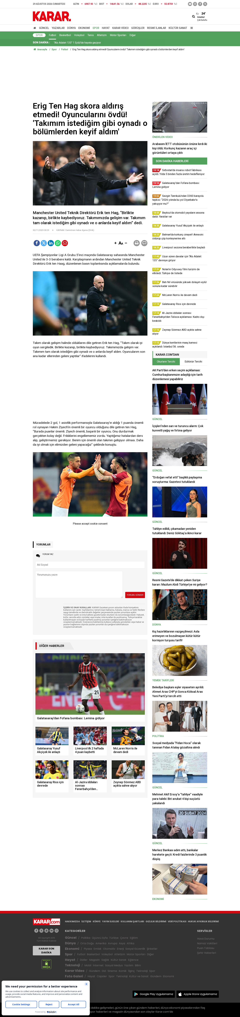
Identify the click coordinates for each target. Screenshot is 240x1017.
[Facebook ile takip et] (200, 4)
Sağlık (105, 960)
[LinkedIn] (51, 243)
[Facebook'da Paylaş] (37, 243)
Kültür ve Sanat (139, 976)
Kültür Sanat (178, 28)
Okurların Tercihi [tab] (166, 361)
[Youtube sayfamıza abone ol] (46, 931)
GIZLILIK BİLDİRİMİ (156, 921)
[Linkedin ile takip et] (51, 931)
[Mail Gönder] (65, 243)
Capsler (102, 976)
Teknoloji (72, 965)
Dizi (104, 971)
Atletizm (102, 35)
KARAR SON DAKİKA (46, 950)
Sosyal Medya (114, 965)
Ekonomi (84, 28)
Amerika (101, 943)
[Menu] (190, 28)
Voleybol (79, 35)
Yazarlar (58, 28)
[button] (115, 243)
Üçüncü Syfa (100, 938)
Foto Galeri (74, 976)
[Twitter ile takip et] (205, 4)
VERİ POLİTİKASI (177, 921)
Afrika (130, 943)
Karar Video (120, 28)
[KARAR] (52, 16)
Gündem (94, 971)
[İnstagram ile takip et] (195, 4)
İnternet (98, 965)
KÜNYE (97, 921)
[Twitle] (44, 243)
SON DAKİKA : (41, 42)
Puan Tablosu (205, 948)
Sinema (112, 971)
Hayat (106, 28)
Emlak (97, 949)
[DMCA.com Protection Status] (46, 964)
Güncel (44, 28)
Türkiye (114, 938)
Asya (122, 943)
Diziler (84, 960)
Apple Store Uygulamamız (200, 994)
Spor (96, 28)
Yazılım (128, 965)
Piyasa (88, 949)
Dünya (71, 28)
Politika (85, 938)
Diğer (132, 35)
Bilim (138, 965)
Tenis (91, 35)
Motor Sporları (118, 35)
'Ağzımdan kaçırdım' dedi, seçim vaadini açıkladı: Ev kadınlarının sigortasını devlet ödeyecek (106, 45)
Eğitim (134, 938)
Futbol (52, 35)
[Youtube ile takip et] (190, 4)
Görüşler (137, 28)
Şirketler (152, 949)
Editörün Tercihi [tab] (193, 361)
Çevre (124, 938)
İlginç (131, 971)
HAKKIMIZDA (72, 921)
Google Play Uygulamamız (156, 994)
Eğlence (133, 960)
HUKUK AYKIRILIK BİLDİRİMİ (203, 921)
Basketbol (65, 35)
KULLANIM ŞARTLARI (132, 921)
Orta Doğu (87, 943)
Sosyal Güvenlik (135, 949)
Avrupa (112, 943)
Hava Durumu (205, 939)
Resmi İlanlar (156, 28)
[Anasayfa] (35, 28)
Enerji (120, 949)
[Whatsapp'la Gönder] (58, 243)
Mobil (87, 965)
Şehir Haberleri (206, 953)
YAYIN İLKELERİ (110, 921)
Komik (123, 971)
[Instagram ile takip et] (57, 931)
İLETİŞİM (86, 921)
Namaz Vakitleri (207, 943)
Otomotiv (109, 949)
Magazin (94, 960)
